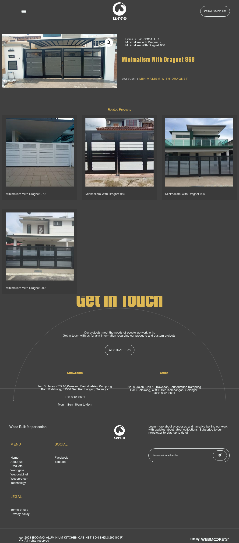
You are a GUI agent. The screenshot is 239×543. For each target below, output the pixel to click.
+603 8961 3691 (164, 393)
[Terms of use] (53, 510)
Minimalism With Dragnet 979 (26, 194)
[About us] (31, 462)
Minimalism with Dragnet (141, 42)
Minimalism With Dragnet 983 (105, 194)
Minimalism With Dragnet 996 (185, 194)
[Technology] (31, 484)
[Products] (31, 467)
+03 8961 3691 (75, 397)
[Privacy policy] (53, 515)
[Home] (31, 458)
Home (129, 39)
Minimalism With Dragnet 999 (26, 288)
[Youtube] (75, 462)
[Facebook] (75, 458)
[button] (24, 11)
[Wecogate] (31, 471)
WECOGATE (147, 39)
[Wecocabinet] (31, 475)
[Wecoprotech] (31, 479)
